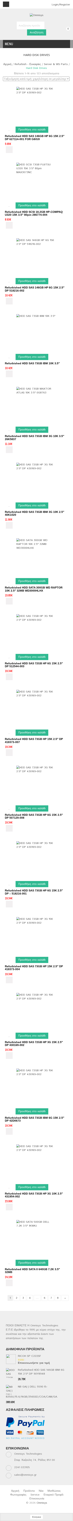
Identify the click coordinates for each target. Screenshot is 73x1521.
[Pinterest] (46, 1442)
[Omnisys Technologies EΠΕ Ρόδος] (36, 15)
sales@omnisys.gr (25, 1475)
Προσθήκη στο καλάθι (32, 130)
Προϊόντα (29, 1491)
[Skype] (54, 1442)
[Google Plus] (61, 1442)
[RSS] (31, 1442)
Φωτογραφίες (18, 1495)
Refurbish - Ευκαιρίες (28, 64)
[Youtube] (38, 1442)
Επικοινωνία (36, 1499)
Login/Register (60, 5)
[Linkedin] (23, 1442)
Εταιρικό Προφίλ (53, 1495)
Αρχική (7, 64)
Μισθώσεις (54, 1491)
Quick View (9, 149)
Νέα (41, 1491)
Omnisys (42, 1503)
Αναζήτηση (36, 32)
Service (35, 1495)
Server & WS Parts (56, 64)
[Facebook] (8, 1442)
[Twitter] (16, 1442)
